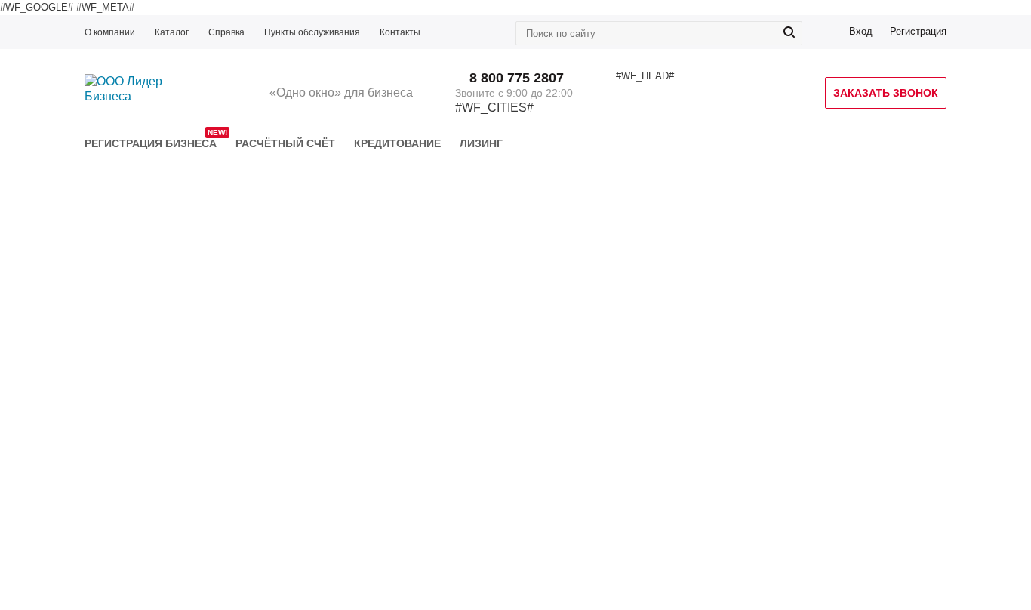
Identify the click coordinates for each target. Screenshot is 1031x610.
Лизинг (481, 143)
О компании (110, 32)
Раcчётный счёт (285, 143)
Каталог (172, 32)
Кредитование (397, 143)
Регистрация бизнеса (151, 143)
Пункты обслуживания (312, 32)
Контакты (400, 32)
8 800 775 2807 (516, 77)
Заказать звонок (885, 93)
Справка (226, 32)
